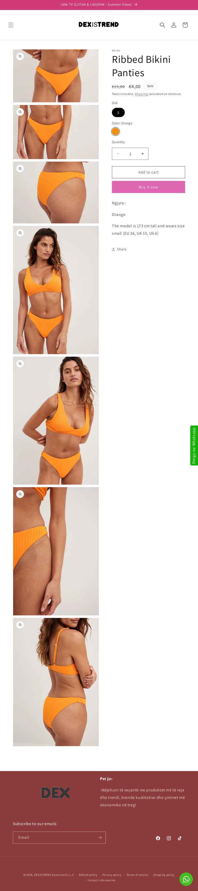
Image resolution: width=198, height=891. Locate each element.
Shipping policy (164, 875)
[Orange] (115, 131)
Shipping (141, 94)
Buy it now (148, 187)
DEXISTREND (42, 875)
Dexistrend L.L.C (63, 875)
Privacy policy (111, 875)
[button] (10, 25)
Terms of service (137, 875)
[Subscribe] (99, 838)
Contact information (102, 880)
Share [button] (122, 249)
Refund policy (88, 875)
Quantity (118, 142)
